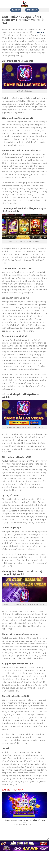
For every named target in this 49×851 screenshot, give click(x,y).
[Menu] (3, 4)
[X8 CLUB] (24, 4)
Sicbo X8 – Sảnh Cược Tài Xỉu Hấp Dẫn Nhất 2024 (24, 820)
